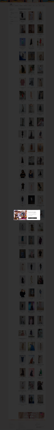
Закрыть (39, 209)
